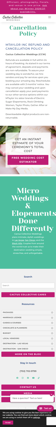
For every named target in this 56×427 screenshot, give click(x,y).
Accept (7, 422)
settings (36, 417)
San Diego (30, 240)
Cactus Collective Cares (28, 294)
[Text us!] (45, 409)
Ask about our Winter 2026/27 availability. (29, 8)
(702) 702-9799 (28, 371)
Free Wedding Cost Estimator (28, 159)
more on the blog (28, 354)
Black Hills (17, 243)
